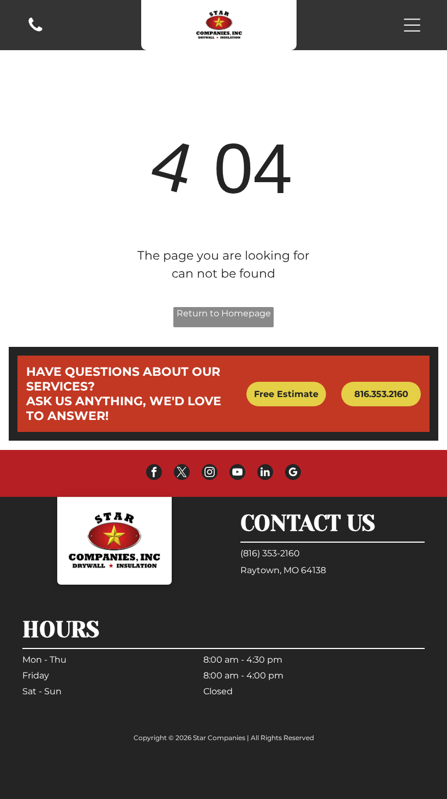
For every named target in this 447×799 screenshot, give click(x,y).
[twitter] (182, 473)
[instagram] (210, 473)
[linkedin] (265, 473)
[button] (412, 25)
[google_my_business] (293, 473)
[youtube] (237, 473)
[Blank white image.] (35, 31)
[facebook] (154, 473)
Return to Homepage (224, 313)
